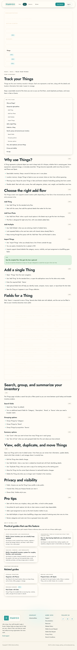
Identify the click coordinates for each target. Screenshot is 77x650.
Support (47, 618)
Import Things (11, 120)
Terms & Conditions (50, 637)
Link (69, 158)
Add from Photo (12, 113)
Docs (11, 71)
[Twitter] (63, 619)
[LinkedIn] (67, 619)
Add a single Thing (11, 124)
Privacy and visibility (12, 148)
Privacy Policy (48, 634)
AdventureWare (33, 618)
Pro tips (8, 151)
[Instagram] (72, 619)
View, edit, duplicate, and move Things (16, 145)
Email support (5, 636)
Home (6, 71)
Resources (47, 623)
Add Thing (10, 110)
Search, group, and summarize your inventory (18, 131)
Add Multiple (11, 117)
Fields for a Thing (11, 127)
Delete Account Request (51, 629)
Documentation (49, 621)
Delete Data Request (50, 632)
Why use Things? (11, 103)
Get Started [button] (60, 4)
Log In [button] (69, 4)
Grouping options (12, 138)
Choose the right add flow (13, 106)
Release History (49, 626)
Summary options (12, 141)
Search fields (11, 134)
